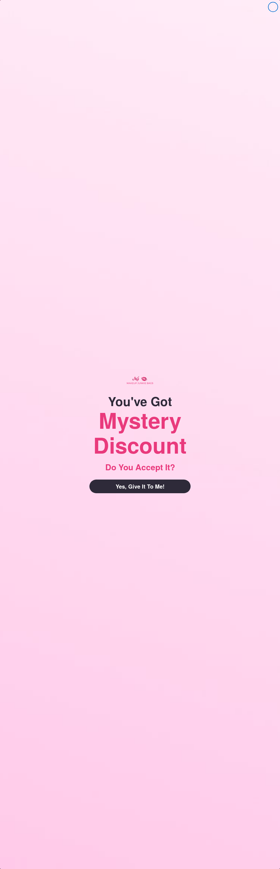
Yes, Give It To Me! (140, 486)
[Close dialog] (273, 7)
